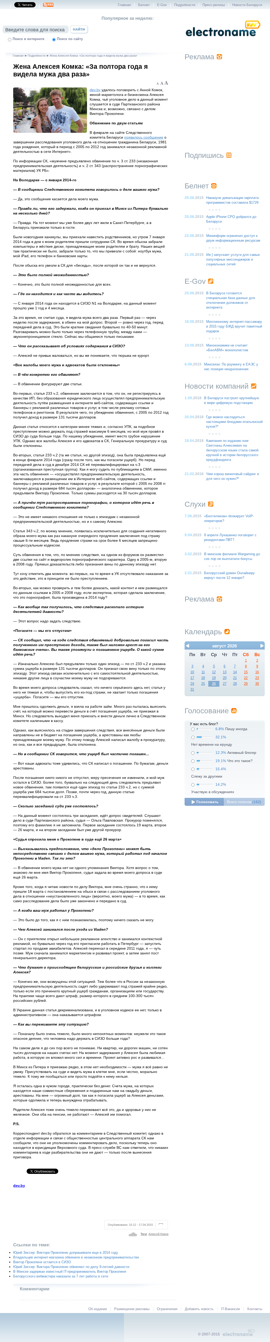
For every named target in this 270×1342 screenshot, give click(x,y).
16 (257, 672)
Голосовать (207, 802)
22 (246, 678)
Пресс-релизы (213, 5)
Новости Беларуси (247, 5)
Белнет (144, 5)
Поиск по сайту (70, 39)
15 (246, 672)
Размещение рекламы (132, 1309)
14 (235, 672)
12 (214, 672)
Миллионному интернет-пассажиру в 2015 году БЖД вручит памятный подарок (234, 326)
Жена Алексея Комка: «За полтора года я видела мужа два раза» (93, 55)
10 (192, 672)
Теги (144, 1234)
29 (246, 684)
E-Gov (162, 5)
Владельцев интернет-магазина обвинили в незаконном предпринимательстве (76, 1257)
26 (214, 684)
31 (192, 689)
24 (192, 684)
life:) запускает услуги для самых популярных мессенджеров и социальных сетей (233, 259)
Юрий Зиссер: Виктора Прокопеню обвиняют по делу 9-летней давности (71, 1267)
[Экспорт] (48, 6)
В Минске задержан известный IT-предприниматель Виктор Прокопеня (69, 1271)
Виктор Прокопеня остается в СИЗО (42, 1262)
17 (192, 678)
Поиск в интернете (28, 39)
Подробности (184, 5)
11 (203, 672)
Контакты (254, 1309)
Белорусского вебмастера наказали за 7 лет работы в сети (60, 1276)
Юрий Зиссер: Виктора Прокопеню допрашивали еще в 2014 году (65, 1253)
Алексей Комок (158, 1234)
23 (257, 678)
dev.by (95, 90)
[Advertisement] (91, 1203)
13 (224, 672)
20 (224, 678)
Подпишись (204, 155)
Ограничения (167, 1309)
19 (214, 678)
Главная (124, 5)
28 (235, 684)
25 (203, 684)
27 (224, 684)
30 (257, 684)
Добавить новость (199, 1309)
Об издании (97, 1309)
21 (235, 678)
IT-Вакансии (230, 1309)
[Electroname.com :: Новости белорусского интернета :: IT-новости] (223, 40)
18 (203, 678)
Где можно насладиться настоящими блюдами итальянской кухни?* (234, 421)
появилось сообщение (143, 137)
